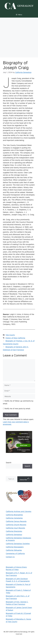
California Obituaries (14, 550)
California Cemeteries (14, 518)
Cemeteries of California (15, 554)
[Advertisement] (19, 37)
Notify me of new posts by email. (17, 409)
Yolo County (10, 335)
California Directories (14, 531)
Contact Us (10, 557)
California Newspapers (15, 547)
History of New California (15, 338)
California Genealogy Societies (18, 544)
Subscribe (23, 480)
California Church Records (16, 525)
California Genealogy (14, 535)
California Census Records (16, 521)
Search (8, 463)
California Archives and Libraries (18, 511)
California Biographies (14, 515)
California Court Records (15, 528)
